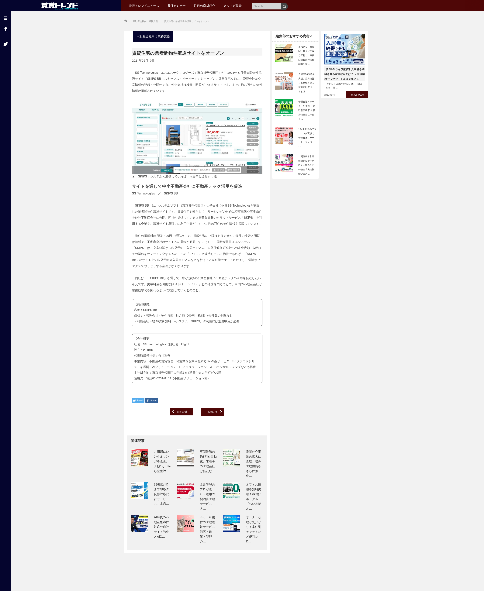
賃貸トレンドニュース (144, 5)
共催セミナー (177, 5)
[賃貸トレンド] (60, 5)
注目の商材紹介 (204, 5)
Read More (357, 95)
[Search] (284, 6)
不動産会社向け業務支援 (153, 36)
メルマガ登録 (232, 5)
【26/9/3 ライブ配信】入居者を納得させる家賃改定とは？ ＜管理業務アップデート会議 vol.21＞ (344, 74)
